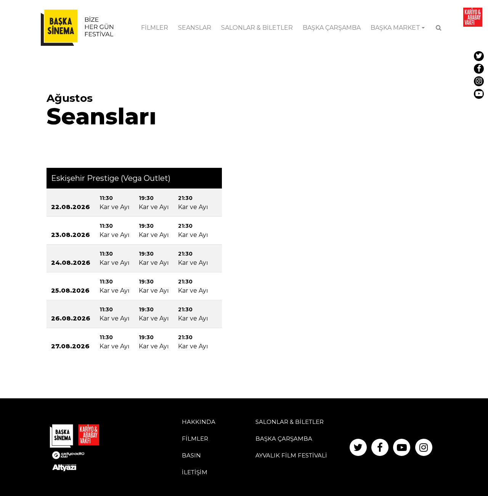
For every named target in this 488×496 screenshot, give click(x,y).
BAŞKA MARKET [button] (395, 27)
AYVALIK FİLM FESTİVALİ (291, 455)
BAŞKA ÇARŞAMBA (332, 27)
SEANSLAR (194, 27)
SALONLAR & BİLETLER (257, 27)
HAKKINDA (198, 421)
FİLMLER (154, 27)
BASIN (191, 455)
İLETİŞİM (194, 472)
